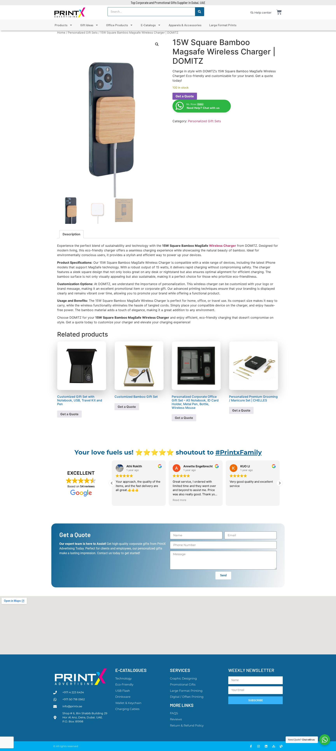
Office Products (117, 25)
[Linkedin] (266, 746)
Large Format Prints (222, 25)
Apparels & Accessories (185, 25)
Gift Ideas (86, 25)
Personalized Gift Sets (83, 32)
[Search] (199, 11)
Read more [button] (179, 500)
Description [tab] (71, 234)
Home (61, 32)
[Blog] (281, 746)
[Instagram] (258, 746)
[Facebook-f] (250, 746)
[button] (156, 44)
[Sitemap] (273, 746)
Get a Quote (185, 96)
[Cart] (279, 12)
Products (61, 25)
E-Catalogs (148, 25)
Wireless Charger (222, 246)
